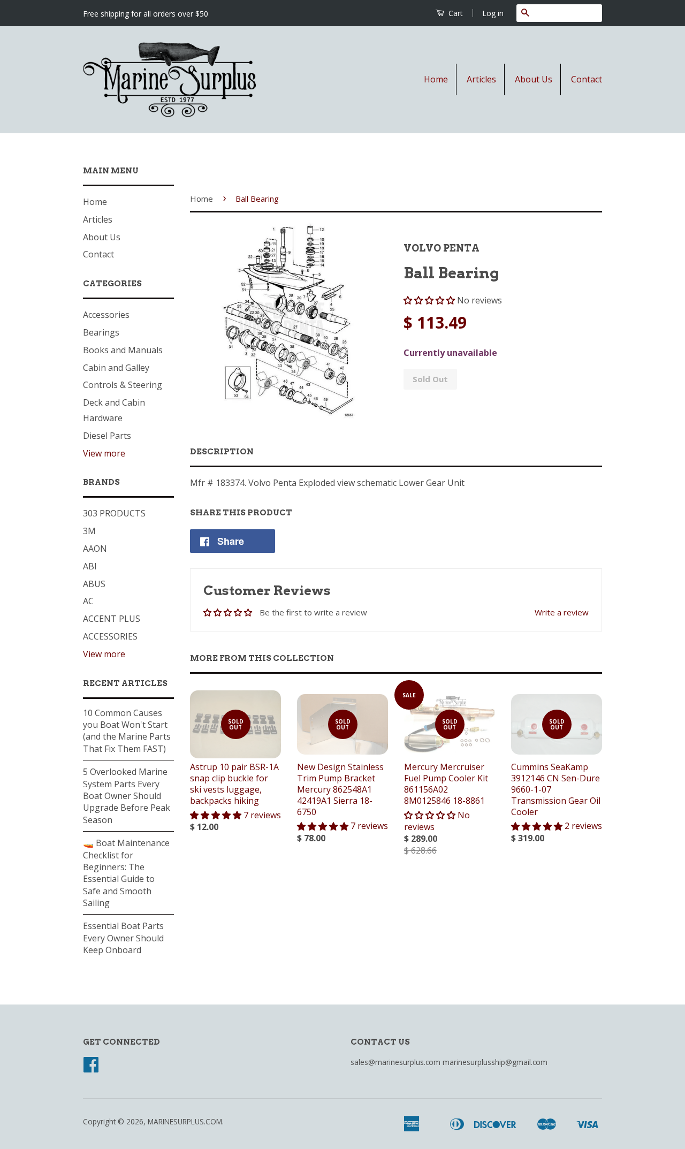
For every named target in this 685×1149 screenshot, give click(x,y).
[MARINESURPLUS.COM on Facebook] (91, 1068)
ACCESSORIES (110, 636)
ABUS (94, 584)
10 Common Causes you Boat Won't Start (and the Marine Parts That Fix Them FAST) (127, 731)
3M (89, 531)
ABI (90, 566)
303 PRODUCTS (114, 513)
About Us (533, 79)
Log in (493, 13)
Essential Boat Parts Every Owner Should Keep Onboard (123, 938)
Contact (586, 79)
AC (88, 601)
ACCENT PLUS (111, 619)
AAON (95, 548)
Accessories (106, 315)
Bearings (101, 332)
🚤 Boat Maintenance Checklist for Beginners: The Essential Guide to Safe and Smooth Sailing (126, 873)
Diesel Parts (107, 436)
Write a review (562, 612)
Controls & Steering (122, 385)
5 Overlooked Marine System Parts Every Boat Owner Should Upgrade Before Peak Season (126, 796)
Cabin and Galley (116, 368)
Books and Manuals (123, 350)
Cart (454, 13)
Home (436, 79)
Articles (481, 79)
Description (222, 451)
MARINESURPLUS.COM (185, 1121)
